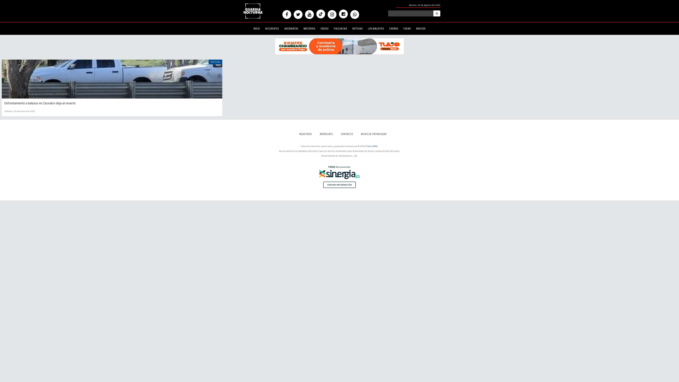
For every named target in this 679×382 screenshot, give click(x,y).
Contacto (347, 134)
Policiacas (340, 28)
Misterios (309, 28)
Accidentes (272, 28)
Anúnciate (326, 134)
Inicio (257, 28)
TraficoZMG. (371, 146)
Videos (325, 28)
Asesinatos (291, 28)
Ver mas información (339, 185)
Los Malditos (376, 28)
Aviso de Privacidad (374, 134)
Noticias (357, 28)
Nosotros (305, 134)
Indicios (421, 28)
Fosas (407, 28)
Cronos (393, 28)
